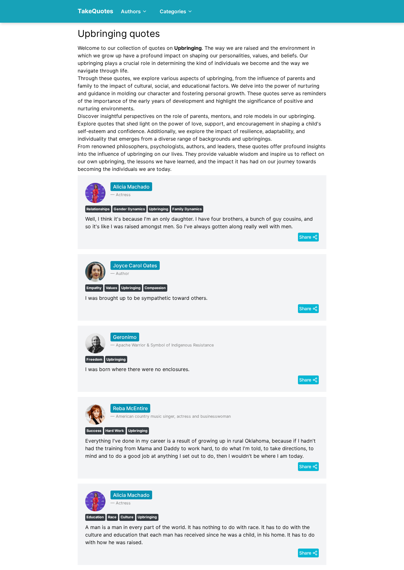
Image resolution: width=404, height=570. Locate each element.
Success (93, 430)
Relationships (98, 209)
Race (112, 517)
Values (111, 288)
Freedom (94, 359)
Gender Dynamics (129, 209)
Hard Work (114, 430)
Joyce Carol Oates (135, 265)
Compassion (155, 288)
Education (95, 517)
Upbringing (158, 209)
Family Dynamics (187, 209)
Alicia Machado (131, 186)
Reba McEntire (130, 408)
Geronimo (125, 337)
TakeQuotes (95, 11)
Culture (127, 517)
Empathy (94, 288)
